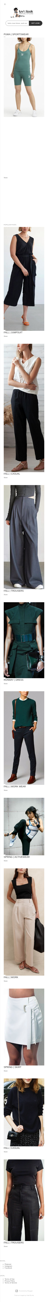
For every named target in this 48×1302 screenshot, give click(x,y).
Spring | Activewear (17, 857)
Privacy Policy (10, 1281)
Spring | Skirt (12, 1067)
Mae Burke (30, 1295)
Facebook (8, 1268)
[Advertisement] (24, 145)
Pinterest (8, 1264)
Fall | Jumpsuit (13, 332)
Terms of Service (11, 1283)
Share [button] (6, 178)
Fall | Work (11, 977)
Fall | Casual (12, 473)
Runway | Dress (13, 680)
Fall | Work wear (15, 786)
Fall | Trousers (14, 591)
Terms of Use (9, 1279)
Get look (35, 23)
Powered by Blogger (26, 1291)
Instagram (8, 1266)
